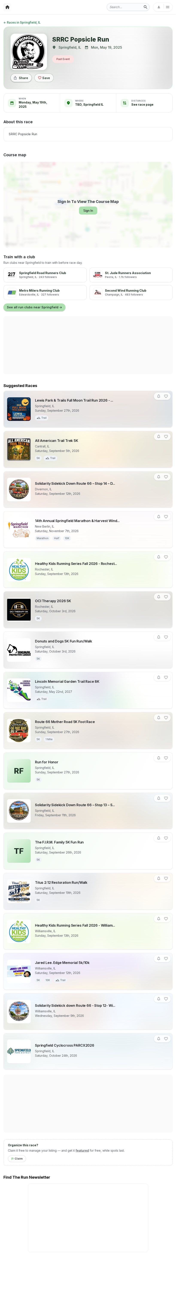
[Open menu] (163, 7)
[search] (145, 7)
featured (82, 1150)
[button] (158, 396)
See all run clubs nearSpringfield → (34, 307)
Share (23, 78)
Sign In (88, 210)
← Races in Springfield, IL (22, 22)
